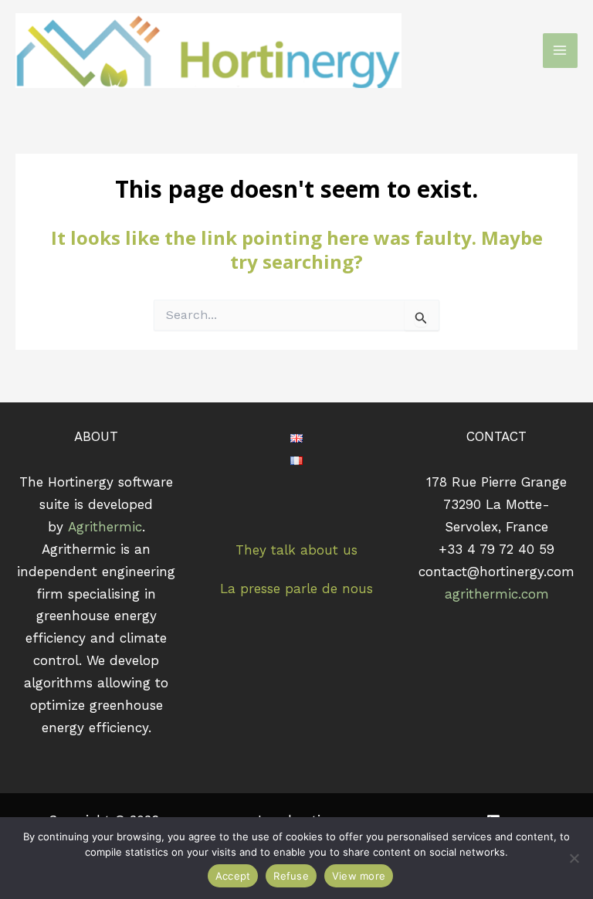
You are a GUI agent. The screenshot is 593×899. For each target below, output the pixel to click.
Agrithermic (105, 526)
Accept (233, 876)
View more (358, 876)
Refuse (291, 876)
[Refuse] (573, 858)
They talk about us (296, 550)
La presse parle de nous (296, 588)
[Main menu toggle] (560, 51)
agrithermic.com (497, 594)
